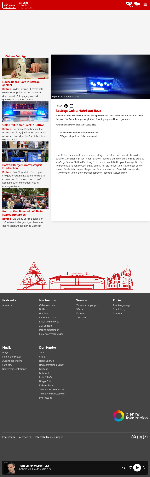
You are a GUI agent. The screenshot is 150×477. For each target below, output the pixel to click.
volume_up (123, 468)
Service (81, 300)
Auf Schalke (45, 325)
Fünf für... (7, 365)
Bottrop (43, 309)
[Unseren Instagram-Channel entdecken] (145, 437)
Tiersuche (81, 317)
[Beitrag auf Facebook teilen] (66, 106)
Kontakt (43, 369)
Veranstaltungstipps (87, 305)
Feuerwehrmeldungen (51, 334)
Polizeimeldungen (49, 330)
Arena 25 (7, 305)
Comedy (117, 313)
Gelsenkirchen (47, 305)
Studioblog (119, 309)
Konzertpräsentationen (14, 369)
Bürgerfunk (45, 381)
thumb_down (130, 467)
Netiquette (45, 373)
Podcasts (9, 300)
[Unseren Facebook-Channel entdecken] (139, 437)
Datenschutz (46, 385)
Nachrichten (48, 300)
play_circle (137, 467)
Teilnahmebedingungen (52, 389)
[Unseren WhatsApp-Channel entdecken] (133, 437)
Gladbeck (44, 313)
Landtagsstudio (48, 317)
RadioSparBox (47, 360)
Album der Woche (12, 360)
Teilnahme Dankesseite (51, 393)
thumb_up (143, 467)
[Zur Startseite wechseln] (9, 5)
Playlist (6, 352)
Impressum (45, 397)
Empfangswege (121, 305)
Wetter (80, 309)
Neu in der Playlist (12, 356)
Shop (42, 356)
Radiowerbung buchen (51, 365)
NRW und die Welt (49, 321)
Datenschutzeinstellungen (48, 437)
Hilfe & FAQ (45, 377)
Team (42, 352)
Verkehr (80, 313)
